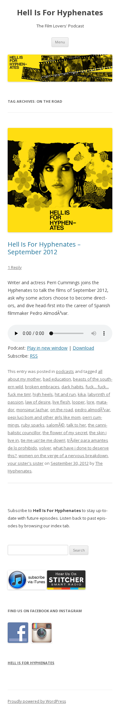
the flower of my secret (65, 432)
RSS (34, 356)
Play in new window (47, 348)
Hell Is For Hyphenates (60, 13)
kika (82, 394)
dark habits (72, 387)
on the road (61, 409)
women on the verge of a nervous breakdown (63, 455)
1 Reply (15, 267)
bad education (57, 379)
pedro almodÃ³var (92, 409)
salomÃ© (55, 425)
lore (90, 402)
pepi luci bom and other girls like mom (44, 417)
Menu (60, 42)
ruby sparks (32, 425)
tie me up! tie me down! (43, 440)
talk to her (76, 425)
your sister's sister (26, 463)
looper (78, 402)
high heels (43, 394)
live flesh (61, 402)
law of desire (38, 402)
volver (45, 448)
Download (83, 348)
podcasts (65, 371)
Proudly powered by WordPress (37, 701)
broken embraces (42, 387)
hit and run (65, 394)
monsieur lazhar (32, 409)
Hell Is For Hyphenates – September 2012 (44, 248)
